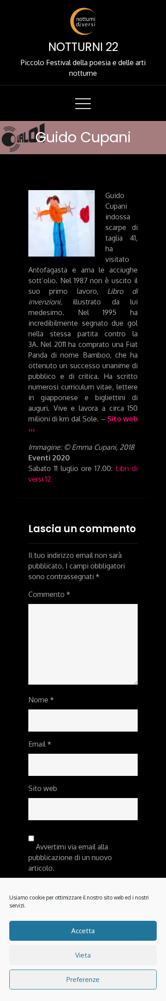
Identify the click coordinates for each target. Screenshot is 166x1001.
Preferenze (83, 979)
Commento (49, 594)
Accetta (83, 931)
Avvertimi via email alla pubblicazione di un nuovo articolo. (70, 857)
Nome (41, 699)
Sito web (42, 788)
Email (39, 744)
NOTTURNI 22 (83, 47)
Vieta (83, 955)
